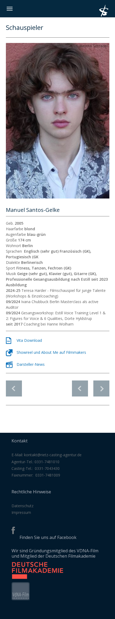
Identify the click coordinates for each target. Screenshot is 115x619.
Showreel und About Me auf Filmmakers (51, 352)
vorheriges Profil (80, 385)
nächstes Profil (101, 385)
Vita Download (29, 340)
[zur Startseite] (107, 15)
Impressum (21, 512)
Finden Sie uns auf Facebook (48, 537)
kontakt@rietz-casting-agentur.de (53, 454)
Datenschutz (22, 505)
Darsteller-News (31, 364)
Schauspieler (14, 388)
